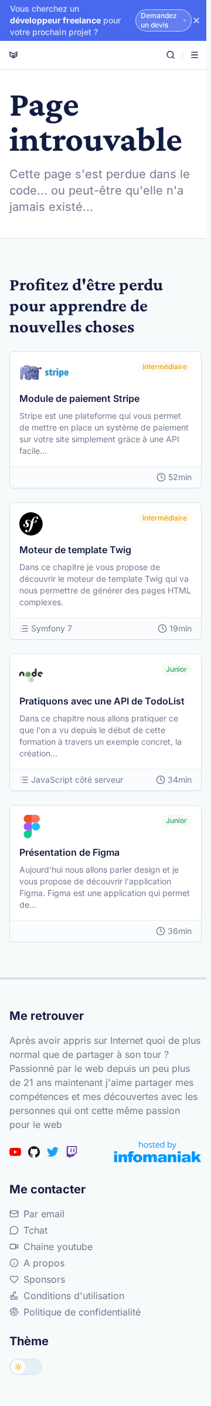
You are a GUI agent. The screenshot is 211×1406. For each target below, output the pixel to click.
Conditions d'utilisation (73, 1295)
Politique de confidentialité (82, 1312)
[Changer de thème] (25, 1367)
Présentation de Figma (69, 852)
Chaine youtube (58, 1246)
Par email (43, 1214)
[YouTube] (15, 1152)
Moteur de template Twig (75, 550)
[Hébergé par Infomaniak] (158, 1151)
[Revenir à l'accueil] (13, 54)
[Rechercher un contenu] (171, 55)
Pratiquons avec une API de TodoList (102, 701)
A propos (43, 1263)
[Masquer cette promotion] (196, 20)
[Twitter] (53, 1152)
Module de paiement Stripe (79, 398)
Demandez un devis (159, 20)
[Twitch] (71, 1152)
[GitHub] (34, 1152)
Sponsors (44, 1279)
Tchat (35, 1230)
